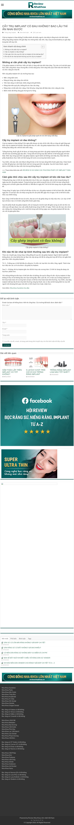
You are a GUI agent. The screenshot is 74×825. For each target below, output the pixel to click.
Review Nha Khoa (34, 818)
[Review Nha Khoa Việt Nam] (37, 4)
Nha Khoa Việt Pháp (9, 753)
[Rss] (31, 820)
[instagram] (42, 820)
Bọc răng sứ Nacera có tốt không (13, 749)
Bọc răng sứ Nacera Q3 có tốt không (14, 772)
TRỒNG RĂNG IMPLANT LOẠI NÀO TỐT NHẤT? (60, 371)
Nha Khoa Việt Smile (9, 727)
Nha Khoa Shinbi (7, 762)
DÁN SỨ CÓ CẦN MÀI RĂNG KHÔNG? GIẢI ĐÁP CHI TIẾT (24, 642)
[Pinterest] (37, 820)
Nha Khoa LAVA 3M (8, 720)
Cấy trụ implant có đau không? (14, 52)
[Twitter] (35, 820)
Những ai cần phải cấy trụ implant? (16, 49)
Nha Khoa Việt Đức (8, 738)
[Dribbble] (39, 820)
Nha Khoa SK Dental (9, 701)
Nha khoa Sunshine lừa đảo (19, 288)
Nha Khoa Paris (7, 690)
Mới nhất (5, 638)
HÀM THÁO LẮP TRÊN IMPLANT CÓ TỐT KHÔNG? (12, 372)
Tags (29, 638)
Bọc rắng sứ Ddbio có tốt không (12, 714)
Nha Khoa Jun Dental (9, 733)
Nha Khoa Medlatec (8, 722)
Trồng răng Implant (10, 32)
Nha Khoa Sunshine (9, 688)
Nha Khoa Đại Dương (9, 725)
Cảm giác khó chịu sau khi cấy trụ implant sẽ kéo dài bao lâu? (24, 54)
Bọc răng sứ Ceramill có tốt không (13, 716)
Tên (4, 322)
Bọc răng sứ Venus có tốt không (13, 712)
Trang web (6, 335)
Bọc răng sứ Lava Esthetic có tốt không (15, 777)
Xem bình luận (24, 32)
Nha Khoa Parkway (8, 757)
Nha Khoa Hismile (8, 703)
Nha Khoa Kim (7, 755)
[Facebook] (33, 820)
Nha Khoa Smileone (9, 764)
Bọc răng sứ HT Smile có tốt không (14, 742)
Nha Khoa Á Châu (8, 699)
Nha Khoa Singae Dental (10, 705)
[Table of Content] (43, 46)
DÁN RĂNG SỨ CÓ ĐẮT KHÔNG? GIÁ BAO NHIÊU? (22, 647)
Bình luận (6, 305)
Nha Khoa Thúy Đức (9, 694)
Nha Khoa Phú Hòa (8, 729)
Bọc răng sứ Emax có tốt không (12, 746)
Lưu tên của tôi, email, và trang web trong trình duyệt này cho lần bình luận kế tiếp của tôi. (34, 341)
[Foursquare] (40, 820)
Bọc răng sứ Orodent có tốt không (13, 779)
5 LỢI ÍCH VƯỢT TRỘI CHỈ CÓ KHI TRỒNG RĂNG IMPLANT (35, 372)
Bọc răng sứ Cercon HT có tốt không (14, 744)
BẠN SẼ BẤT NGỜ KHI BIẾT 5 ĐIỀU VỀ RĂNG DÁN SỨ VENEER (27, 658)
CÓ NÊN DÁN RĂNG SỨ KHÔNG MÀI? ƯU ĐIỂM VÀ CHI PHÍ (25, 653)
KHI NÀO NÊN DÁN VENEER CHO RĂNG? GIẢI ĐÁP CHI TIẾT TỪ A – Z (29, 663)
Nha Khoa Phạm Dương (10, 736)
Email (4, 329)
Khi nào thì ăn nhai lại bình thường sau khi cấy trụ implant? (23, 56)
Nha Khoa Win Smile (9, 692)
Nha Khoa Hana (7, 768)
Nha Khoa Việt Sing (8, 759)
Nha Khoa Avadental (9, 696)
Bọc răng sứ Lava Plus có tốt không (14, 775)
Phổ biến (13, 638)
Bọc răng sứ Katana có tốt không (13, 709)
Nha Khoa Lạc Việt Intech (10, 731)
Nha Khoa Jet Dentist (9, 766)
